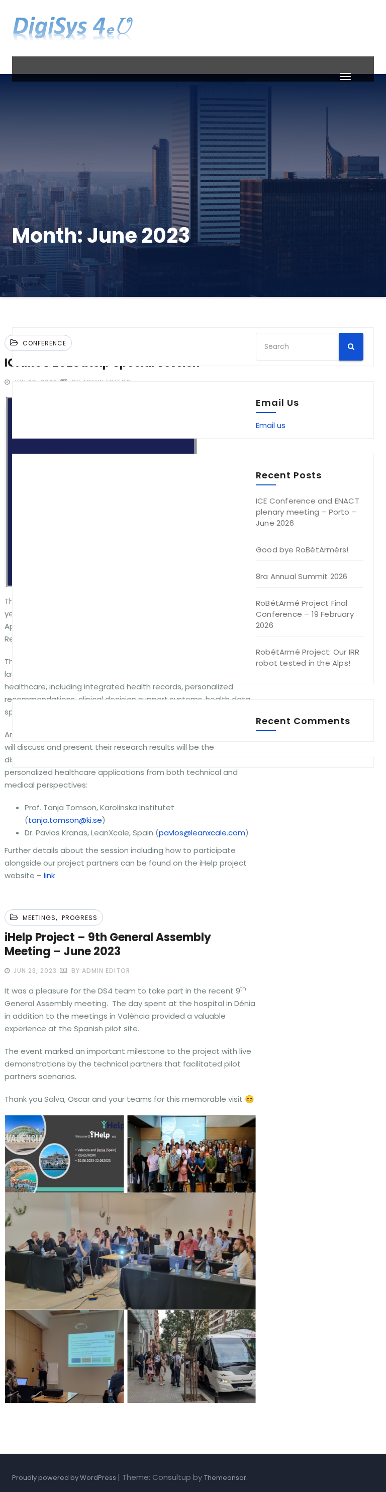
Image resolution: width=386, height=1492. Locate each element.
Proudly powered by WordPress (65, 1477)
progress (80, 917)
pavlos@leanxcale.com (202, 832)
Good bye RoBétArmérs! (302, 549)
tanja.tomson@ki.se (65, 820)
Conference (44, 343)
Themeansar (225, 1477)
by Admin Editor (99, 970)
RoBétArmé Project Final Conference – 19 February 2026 (305, 614)
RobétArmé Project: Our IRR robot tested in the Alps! (307, 657)
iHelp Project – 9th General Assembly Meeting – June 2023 (108, 944)
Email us (270, 425)
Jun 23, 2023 (34, 970)
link (49, 875)
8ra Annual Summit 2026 (301, 576)
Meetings (39, 917)
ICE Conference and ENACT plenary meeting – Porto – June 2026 (307, 511)
